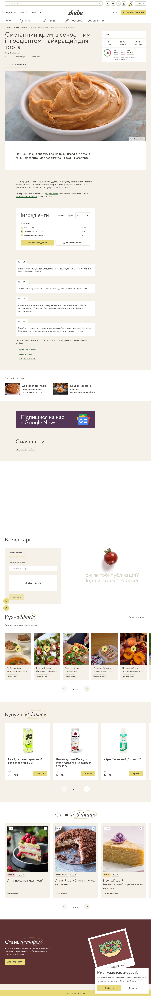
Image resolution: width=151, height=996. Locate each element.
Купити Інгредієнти (37, 242)
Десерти (24, 27)
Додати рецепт (14, 962)
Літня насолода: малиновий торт (25, 882)
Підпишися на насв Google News (42, 419)
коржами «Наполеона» (26, 196)
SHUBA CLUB (76, 21)
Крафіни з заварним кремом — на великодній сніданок (84, 389)
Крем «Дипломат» (27, 349)
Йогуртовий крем (27, 358)
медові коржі (52, 193)
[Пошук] (100, 3)
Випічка (107, 875)
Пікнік (27, 21)
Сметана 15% (29, 228)
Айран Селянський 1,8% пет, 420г (123, 759)
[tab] (73, 689)
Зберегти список (74, 242)
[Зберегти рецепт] (6, 601)
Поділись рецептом (135, 12)
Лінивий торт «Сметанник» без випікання (75, 882)
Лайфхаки (36, 12)
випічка (31, 449)
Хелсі (22, 12)
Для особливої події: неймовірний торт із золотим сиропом (34, 389)
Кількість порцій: (66, 215)
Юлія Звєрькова (15, 53)
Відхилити (134, 988)
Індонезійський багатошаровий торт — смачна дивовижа (123, 884)
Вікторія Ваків (13, 893)
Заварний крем (26, 354)
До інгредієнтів (18, 64)
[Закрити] (145, 973)
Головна (8, 27)
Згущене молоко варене (33, 231)
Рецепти (9, 12)
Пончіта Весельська (111, 893)
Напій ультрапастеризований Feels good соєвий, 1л (25, 761)
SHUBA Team (12, 676)
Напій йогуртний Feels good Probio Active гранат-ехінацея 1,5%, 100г (73, 763)
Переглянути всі (137, 617)
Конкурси (51, 21)
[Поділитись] (6, 608)
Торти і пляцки (61, 875)
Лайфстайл (98, 21)
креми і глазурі (21, 449)
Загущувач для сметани (33, 235)
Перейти (40, 773)
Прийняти (109, 988)
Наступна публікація (75, 993)
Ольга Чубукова (61, 893)
